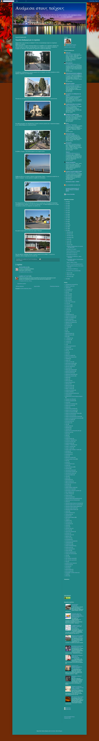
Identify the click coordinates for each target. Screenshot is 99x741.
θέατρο (66, 433)
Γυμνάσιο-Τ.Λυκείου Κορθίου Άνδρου (74, 171)
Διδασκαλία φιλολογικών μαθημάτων (74, 73)
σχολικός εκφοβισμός (69, 552)
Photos (73, 716)
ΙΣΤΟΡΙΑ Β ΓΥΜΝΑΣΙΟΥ (70, 440)
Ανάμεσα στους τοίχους (39, 8)
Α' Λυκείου (67, 311)
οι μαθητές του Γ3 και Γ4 (24, 276)
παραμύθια (67, 515)
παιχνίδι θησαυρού (69, 512)
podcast (67, 575)
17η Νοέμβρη (68, 289)
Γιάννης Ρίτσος (68, 349)
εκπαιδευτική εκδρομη (69, 390)
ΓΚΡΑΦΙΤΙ (67, 358)
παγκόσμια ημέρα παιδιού (70, 507)
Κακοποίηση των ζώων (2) (72, 252)
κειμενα (66, 455)
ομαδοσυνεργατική (69, 496)
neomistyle (53, 731)
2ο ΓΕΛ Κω (67, 305)
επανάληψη (67, 394)
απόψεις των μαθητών (70, 317)
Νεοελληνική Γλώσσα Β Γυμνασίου (72, 490)
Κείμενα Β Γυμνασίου (69, 457)
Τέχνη (66, 561)
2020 (67, 212)
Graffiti (66, 574)
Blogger (60, 731)
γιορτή (66, 353)
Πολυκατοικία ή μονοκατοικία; (75, 605)
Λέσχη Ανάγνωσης (69, 467)
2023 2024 (67, 294)
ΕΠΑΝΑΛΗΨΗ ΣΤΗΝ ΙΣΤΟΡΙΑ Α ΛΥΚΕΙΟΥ (74, 396)
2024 (67, 205)
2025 (67, 203)
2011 (67, 228)
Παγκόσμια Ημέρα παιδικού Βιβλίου (72, 506)
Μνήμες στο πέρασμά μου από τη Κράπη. (74, 96)
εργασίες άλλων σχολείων (70, 408)
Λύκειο (66, 476)
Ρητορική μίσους (68, 534)
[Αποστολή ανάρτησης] (40, 259)
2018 (67, 216)
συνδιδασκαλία (68, 542)
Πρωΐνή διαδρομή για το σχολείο (73, 251)
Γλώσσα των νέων (69, 361)
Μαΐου (68, 242)
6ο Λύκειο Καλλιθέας (70, 194)
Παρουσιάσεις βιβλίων (70, 517)
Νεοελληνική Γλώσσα (69, 489)
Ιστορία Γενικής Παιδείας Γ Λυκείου (72, 449)
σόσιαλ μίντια (68, 537)
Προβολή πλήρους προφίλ (69, 47)
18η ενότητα (67, 290)
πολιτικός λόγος (68, 528)
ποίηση (66, 526)
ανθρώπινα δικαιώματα (70, 316)
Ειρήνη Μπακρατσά (69, 382)
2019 (67, 214)
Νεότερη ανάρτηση (20, 286)
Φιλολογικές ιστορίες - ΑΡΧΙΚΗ (72, 181)
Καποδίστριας (68, 454)
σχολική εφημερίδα (69, 548)
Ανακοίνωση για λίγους (70, 163)
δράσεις (67, 379)
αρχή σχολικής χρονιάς (70, 320)
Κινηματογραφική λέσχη (70, 459)
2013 (67, 225)
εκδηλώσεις (67, 383)
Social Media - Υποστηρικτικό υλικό (72, 144)
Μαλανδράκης (68, 479)
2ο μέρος (67, 308)
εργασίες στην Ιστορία (69, 414)
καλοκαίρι (67, 451)
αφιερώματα (67, 323)
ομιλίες (66, 501)
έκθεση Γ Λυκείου (68, 388)
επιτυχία (67, 402)
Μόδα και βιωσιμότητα (70, 482)
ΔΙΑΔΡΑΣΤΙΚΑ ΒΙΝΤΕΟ (70, 371)
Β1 (66, 328)
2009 (67, 278)
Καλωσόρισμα (68, 452)
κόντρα (66, 462)
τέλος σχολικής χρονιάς (70, 560)
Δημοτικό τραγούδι (69, 366)
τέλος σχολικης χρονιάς (70, 558)
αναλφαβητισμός (68, 314)
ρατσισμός (67, 533)
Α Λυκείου (67, 309)
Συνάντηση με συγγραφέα (70, 541)
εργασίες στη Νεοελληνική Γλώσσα (72, 413)
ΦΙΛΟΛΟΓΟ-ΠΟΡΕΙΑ (70, 83)
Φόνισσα (67, 567)
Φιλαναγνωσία (68, 564)
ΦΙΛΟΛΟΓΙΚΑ (69, 143)
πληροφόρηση (68, 523)
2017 (67, 217)
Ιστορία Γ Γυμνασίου (69, 446)
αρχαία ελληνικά (68, 319)
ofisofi (67, 123)
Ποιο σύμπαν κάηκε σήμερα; (77, 696)
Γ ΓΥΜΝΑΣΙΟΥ (68, 338)
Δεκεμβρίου (69, 232)
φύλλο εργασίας (68, 571)
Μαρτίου (68, 272)
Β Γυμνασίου (68, 325)
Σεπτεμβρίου (69, 237)
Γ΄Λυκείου (67, 342)
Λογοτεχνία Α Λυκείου (69, 470)
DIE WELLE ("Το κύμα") (71, 249)
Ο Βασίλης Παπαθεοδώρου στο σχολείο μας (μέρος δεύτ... (75, 247)
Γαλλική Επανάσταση (69, 346)
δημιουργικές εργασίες (70, 363)
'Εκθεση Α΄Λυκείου (69, 286)
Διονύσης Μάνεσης (23, 267)
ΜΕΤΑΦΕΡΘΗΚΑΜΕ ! (70, 115)
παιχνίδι (67, 511)
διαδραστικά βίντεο (69, 372)
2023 (67, 207)
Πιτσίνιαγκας (68, 522)
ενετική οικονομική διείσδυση (71, 393)
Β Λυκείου (67, 327)
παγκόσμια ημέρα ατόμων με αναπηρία (73, 503)
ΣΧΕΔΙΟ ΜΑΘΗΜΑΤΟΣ (70, 545)
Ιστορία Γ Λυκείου (69, 448)
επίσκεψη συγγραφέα (69, 400)
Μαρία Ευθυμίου (68, 481)
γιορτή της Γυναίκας (69, 355)
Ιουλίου (68, 239)
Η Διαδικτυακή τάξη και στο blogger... (74, 104)
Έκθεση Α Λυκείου (69, 385)
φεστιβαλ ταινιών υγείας (70, 563)
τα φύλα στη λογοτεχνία (70, 553)
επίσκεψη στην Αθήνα (69, 399)
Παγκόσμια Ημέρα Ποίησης (71, 509)
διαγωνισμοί (67, 368)
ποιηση (66, 525)
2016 (67, 219)
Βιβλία (66, 331)
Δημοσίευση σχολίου (21, 283)
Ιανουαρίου (69, 276)
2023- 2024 (67, 295)
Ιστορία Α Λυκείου (69, 438)
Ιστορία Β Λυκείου (69, 443)
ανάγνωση (68, 52)
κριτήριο (67, 465)
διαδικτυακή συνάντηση (70, 369)
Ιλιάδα (66, 435)
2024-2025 (67, 298)
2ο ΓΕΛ (66, 303)
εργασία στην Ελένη (69, 405)
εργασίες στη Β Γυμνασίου (70, 410)
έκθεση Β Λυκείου (69, 387)
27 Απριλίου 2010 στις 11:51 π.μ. (26, 271)
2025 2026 (67, 300)
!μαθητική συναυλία (70, 284)
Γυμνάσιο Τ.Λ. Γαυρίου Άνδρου (72, 114)
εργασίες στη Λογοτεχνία (70, 411)
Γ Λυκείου (67, 341)
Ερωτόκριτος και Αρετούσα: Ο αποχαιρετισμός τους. (77, 647)
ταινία (66, 555)
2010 (67, 230)
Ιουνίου (68, 241)
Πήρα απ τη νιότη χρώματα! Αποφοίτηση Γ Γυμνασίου (77, 636)
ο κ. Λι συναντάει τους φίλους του (73, 185)
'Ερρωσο (68, 152)
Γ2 (65, 344)
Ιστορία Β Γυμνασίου (69, 441)
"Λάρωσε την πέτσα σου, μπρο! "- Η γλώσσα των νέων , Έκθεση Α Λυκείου (77, 687)
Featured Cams (67, 718)
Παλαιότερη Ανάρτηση (54, 286)
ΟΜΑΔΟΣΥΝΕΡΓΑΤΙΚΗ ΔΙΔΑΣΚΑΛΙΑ (72, 498)
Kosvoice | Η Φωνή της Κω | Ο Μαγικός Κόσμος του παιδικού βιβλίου (72, 189)
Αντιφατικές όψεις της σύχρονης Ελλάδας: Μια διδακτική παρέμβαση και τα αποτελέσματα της (77, 615)
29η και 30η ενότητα (69, 301)
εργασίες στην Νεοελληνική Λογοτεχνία (73, 418)
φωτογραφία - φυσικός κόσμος (71, 572)
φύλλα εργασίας (68, 569)
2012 (67, 226)
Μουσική (67, 485)
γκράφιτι (67, 360)
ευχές (66, 424)
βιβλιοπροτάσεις (68, 335)
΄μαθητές (67, 287)
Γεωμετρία (67, 347)
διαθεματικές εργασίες (69, 375)
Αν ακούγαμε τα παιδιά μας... (72, 268)
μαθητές (67, 478)
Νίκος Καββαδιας (69, 492)
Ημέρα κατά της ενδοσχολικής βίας (72, 430)
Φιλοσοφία (67, 566)
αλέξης (66, 312)
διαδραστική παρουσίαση (70, 374)
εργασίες (67, 407)
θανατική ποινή (68, 432)
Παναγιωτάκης (68, 514)
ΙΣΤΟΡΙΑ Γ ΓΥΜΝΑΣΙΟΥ (70, 444)
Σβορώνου (67, 536)
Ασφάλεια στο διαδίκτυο (70, 322)
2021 (67, 210)
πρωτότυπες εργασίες (69, 531)
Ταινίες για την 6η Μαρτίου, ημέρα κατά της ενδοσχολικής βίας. (77, 656)
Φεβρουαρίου (70, 274)
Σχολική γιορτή (68, 547)
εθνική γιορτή (68, 380)
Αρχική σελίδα (37, 286)
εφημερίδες (67, 427)
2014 (67, 223)
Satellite (69, 716)
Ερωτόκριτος (68, 422)
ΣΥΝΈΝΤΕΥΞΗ (68, 544)
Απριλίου (69, 244)
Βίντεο (66, 336)
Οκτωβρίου (69, 235)
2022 (67, 208)
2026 (67, 201)
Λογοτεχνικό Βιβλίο (69, 474)
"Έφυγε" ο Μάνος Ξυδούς (72, 262)
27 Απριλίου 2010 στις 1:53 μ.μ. (25, 280)
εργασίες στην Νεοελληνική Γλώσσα (72, 416)
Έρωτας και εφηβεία (69, 419)
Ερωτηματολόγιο (68, 421)
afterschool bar (69, 63)
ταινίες (66, 556)
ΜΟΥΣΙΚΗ (67, 484)
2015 (67, 221)
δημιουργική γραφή (70, 133)
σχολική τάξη (68, 550)
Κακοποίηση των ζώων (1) (72, 254)
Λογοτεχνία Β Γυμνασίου (70, 471)
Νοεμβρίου (69, 233)
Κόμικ (66, 460)
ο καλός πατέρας (68, 493)
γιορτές (66, 352)
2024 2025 (67, 297)
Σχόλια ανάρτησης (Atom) (26, 288)
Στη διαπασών (68, 539)
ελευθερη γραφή (68, 391)
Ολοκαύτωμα (68, 495)
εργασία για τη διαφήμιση (70, 403)
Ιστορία (66, 437)
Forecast (66, 716)
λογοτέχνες (67, 468)
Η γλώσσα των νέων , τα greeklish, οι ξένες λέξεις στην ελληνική (77, 626)
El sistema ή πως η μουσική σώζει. (74, 270)
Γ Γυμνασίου (68, 339)
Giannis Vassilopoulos (70, 162)
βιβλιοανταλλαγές (69, 333)
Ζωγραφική (67, 429)
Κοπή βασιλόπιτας (69, 463)
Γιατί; (66, 350)
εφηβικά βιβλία (68, 426)
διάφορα (20, 260)
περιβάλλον (67, 520)
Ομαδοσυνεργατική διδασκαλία (71, 500)
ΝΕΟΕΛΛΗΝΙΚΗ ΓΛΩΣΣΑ (70, 487)
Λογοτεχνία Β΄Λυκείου (69, 473)
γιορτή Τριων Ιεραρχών (70, 357)
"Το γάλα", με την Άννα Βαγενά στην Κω (75, 264)
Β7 (66, 330)
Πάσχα (66, 519)
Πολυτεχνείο (67, 530)
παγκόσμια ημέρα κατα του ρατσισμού (73, 504)
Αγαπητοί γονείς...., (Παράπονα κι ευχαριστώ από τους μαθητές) (77, 667)
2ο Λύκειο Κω (68, 306)
